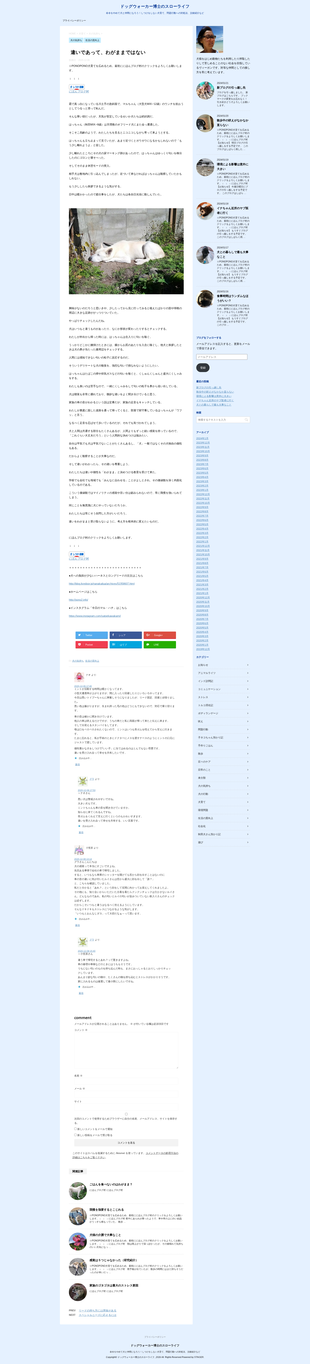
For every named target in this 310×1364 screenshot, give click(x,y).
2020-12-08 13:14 (83, 859)
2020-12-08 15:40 (86, 951)
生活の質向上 (92, 661)
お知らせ (203, 664)
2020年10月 (203, 606)
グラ (92, 779)
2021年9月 (202, 558)
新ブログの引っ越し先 (231, 87)
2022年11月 (203, 498)
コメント (81, 1030)
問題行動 (203, 729)
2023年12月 (203, 442)
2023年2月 (202, 485)
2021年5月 (202, 576)
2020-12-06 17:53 (86, 790)
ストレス (203, 697)
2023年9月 (202, 455)
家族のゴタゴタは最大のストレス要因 (114, 1285)
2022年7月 (202, 515)
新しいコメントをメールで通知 (94, 1129)
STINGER (199, 1357)
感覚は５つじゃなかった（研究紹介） (114, 1260)
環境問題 (203, 810)
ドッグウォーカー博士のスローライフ (155, 6)
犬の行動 (203, 793)
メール (79, 1088)
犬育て (202, 802)
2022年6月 (202, 520)
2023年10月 (203, 451)
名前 (78, 1075)
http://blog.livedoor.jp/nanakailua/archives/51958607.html (102, 583)
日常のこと (204, 769)
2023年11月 (203, 447)
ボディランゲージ (208, 713)
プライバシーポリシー (74, 20)
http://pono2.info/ (78, 599)
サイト (78, 1101)
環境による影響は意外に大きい (213, 396)
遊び (200, 842)
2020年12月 (203, 597)
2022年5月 (202, 524)
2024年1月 (202, 438)
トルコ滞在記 (205, 705)
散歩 (200, 753)
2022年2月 (202, 537)
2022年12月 (203, 494)
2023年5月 (202, 472)
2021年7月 (202, 567)
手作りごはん (205, 745)
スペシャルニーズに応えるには (97, 1315)
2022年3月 (202, 533)
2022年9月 (202, 507)
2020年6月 (202, 623)
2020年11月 (203, 601)
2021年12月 (203, 545)
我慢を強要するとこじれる (107, 1209)
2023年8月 (202, 459)
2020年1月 (202, 644)
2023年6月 (202, 468)
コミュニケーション (209, 689)
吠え (200, 721)
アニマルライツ (207, 673)
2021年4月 (202, 580)
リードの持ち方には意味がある (97, 1310)
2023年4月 (202, 477)
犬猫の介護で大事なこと (105, 1234)
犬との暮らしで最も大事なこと (213, 404)
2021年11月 (203, 550)
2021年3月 (202, 584)
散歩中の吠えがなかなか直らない (215, 391)
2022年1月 (202, 541)
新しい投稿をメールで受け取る (94, 1135)
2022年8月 (202, 511)
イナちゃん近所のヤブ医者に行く (215, 400)
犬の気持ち (78, 661)
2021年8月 (202, 563)
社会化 (202, 826)
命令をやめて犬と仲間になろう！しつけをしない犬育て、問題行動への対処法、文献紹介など (155, 1352)
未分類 (202, 777)
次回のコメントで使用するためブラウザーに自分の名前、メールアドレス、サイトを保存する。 (125, 1120)
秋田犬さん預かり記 (209, 834)
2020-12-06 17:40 (83, 686)
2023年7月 (202, 464)
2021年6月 (202, 571)
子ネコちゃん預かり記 (210, 737)
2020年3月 (202, 636)
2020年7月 (202, 619)
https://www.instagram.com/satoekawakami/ (95, 615)
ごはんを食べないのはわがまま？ (111, 1184)
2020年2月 (202, 640)
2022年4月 (202, 528)
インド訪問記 (205, 681)
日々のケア (204, 761)
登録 (203, 367)
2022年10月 (203, 502)
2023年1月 (202, 490)
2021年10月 (203, 554)
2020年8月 (202, 614)
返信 (77, 764)
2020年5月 (202, 627)
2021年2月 (202, 588)
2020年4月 (202, 631)
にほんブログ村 (79, 91)
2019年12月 (203, 649)
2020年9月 (202, 610)
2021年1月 (202, 593)
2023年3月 (202, 481)
